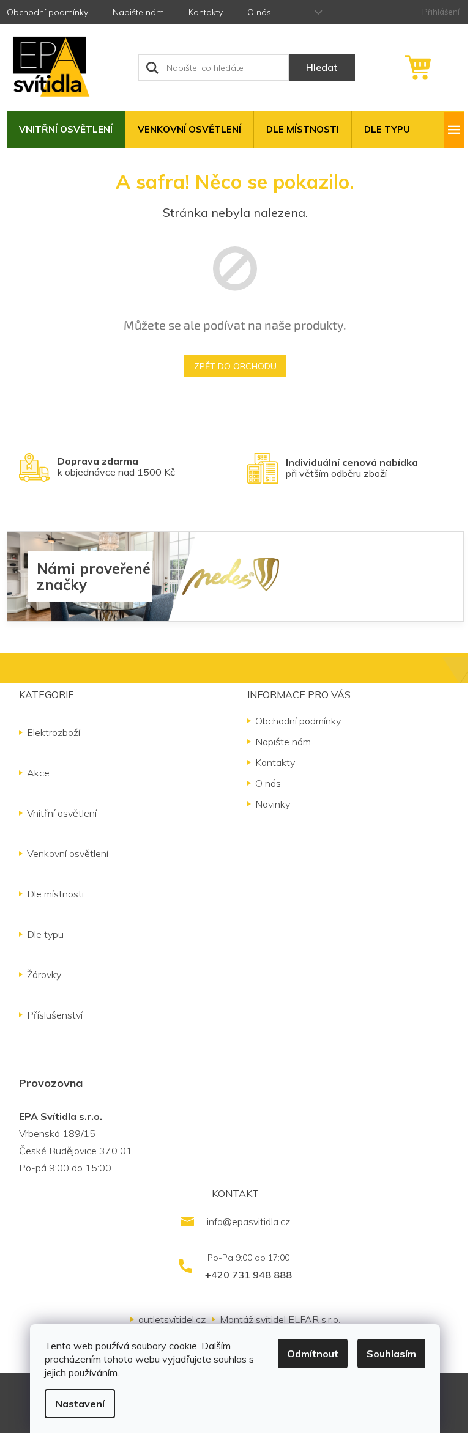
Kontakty (205, 12)
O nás (259, 12)
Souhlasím (391, 1353)
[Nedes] (230, 575)
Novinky (272, 804)
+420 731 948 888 (248, 1275)
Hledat (321, 67)
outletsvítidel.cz (172, 1319)
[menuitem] (66, 129)
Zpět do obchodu (235, 366)
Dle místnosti (55, 894)
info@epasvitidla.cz (248, 1221)
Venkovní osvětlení (67, 853)
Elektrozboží (53, 732)
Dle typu (45, 934)
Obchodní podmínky (47, 12)
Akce (38, 773)
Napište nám (138, 12)
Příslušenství (55, 1015)
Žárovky (44, 974)
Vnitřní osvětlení (62, 813)
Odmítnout (312, 1353)
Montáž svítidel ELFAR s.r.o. (280, 1319)
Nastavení (80, 1404)
